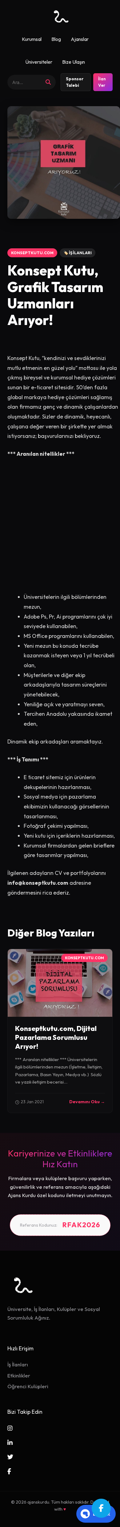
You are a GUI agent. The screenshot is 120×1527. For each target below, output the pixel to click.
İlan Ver (102, 82)
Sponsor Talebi (74, 82)
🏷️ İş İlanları (77, 252)
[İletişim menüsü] (101, 1508)
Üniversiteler (38, 62)
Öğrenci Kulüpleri (27, 1386)
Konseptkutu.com (32, 252)
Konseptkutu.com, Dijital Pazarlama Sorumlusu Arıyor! (56, 1037)
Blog (56, 39)
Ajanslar (80, 39)
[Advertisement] (60, 529)
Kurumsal (32, 39)
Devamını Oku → (87, 1101)
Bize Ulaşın (73, 62)
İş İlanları (17, 1364)
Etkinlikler (18, 1375)
